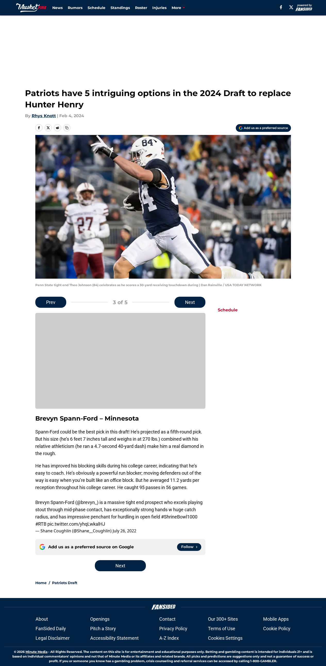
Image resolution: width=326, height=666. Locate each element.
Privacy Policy (173, 628)
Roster (141, 7)
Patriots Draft (64, 582)
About (42, 619)
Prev (50, 302)
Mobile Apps (276, 619)
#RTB (40, 524)
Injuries (159, 7)
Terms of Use (221, 628)
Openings (100, 619)
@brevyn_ (87, 502)
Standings (120, 7)
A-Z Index (169, 638)
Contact (167, 619)
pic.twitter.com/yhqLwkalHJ (76, 524)
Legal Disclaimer (53, 638)
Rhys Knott (44, 115)
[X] (291, 7)
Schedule (96, 7)
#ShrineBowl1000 (179, 516)
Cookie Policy (276, 628)
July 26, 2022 (124, 531)
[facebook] (281, 7)
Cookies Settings (225, 638)
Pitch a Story (103, 628)
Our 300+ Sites (223, 619)
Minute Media (36, 652)
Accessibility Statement (114, 638)
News (57, 7)
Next (190, 302)
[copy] (66, 127)
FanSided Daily (51, 628)
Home (41, 582)
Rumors (75, 7)
